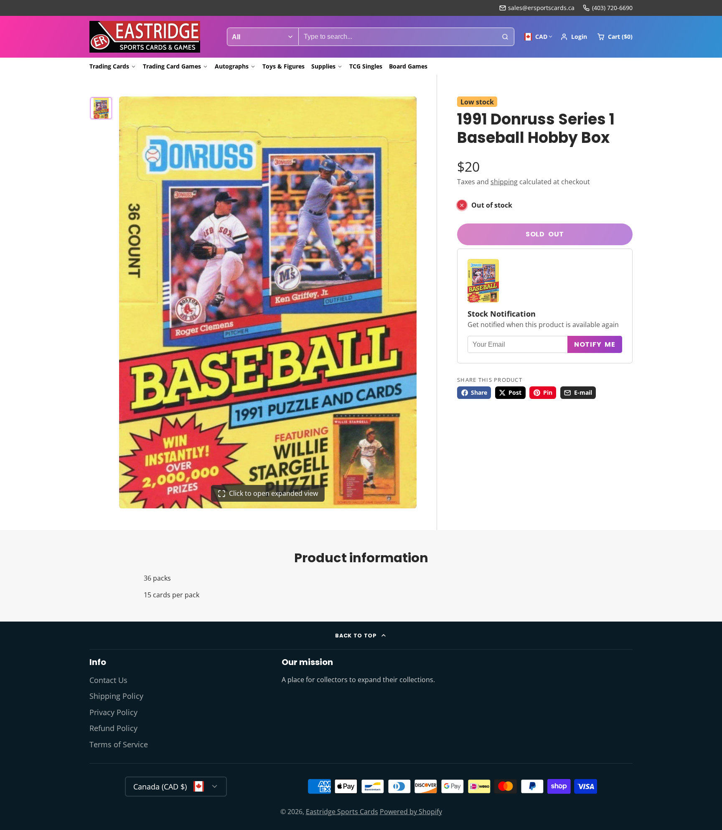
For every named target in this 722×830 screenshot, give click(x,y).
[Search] (505, 37)
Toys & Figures (283, 66)
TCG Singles (365, 66)
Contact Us (108, 680)
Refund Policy (113, 728)
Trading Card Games (172, 66)
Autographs (232, 66)
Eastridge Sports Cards (342, 811)
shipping (504, 181)
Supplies (323, 66)
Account (573, 37)
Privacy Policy (113, 712)
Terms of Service (118, 744)
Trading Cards (109, 66)
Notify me (594, 344)
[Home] (144, 37)
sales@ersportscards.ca (541, 8)
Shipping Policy (116, 696)
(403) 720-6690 (612, 8)
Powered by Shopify (411, 811)
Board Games (408, 66)
